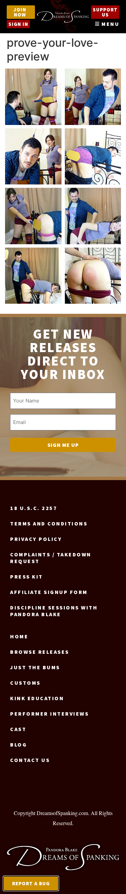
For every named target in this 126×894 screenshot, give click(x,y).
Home (19, 636)
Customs (25, 682)
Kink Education (37, 698)
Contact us (30, 760)
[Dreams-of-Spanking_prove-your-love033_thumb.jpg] (93, 216)
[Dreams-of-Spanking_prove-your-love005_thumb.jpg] (33, 97)
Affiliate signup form (49, 592)
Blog (18, 744)
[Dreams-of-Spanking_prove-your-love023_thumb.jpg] (33, 216)
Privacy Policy (36, 539)
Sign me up (63, 444)
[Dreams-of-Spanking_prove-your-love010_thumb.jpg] (93, 97)
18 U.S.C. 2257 (33, 508)
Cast (18, 729)
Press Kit (26, 576)
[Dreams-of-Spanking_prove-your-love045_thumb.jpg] (93, 276)
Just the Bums (35, 667)
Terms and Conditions (48, 523)
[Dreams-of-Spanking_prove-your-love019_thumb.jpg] (93, 156)
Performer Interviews (49, 713)
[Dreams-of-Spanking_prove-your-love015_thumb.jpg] (33, 156)
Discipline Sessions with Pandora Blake (53, 611)
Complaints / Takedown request (50, 557)
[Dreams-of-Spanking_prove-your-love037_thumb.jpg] (33, 276)
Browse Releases (39, 651)
